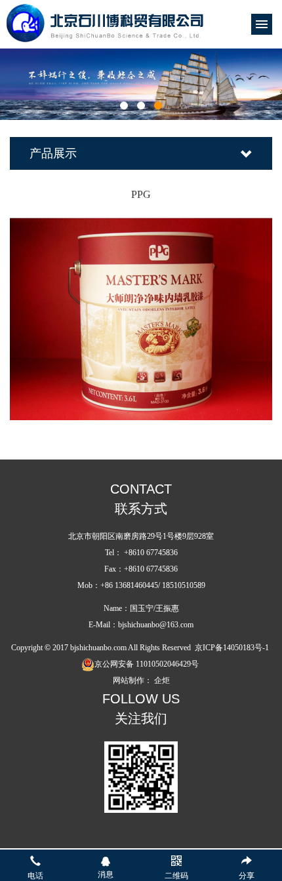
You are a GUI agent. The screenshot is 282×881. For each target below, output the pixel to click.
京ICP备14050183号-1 (232, 647)
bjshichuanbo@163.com (155, 624)
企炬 (162, 680)
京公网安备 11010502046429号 (146, 664)
